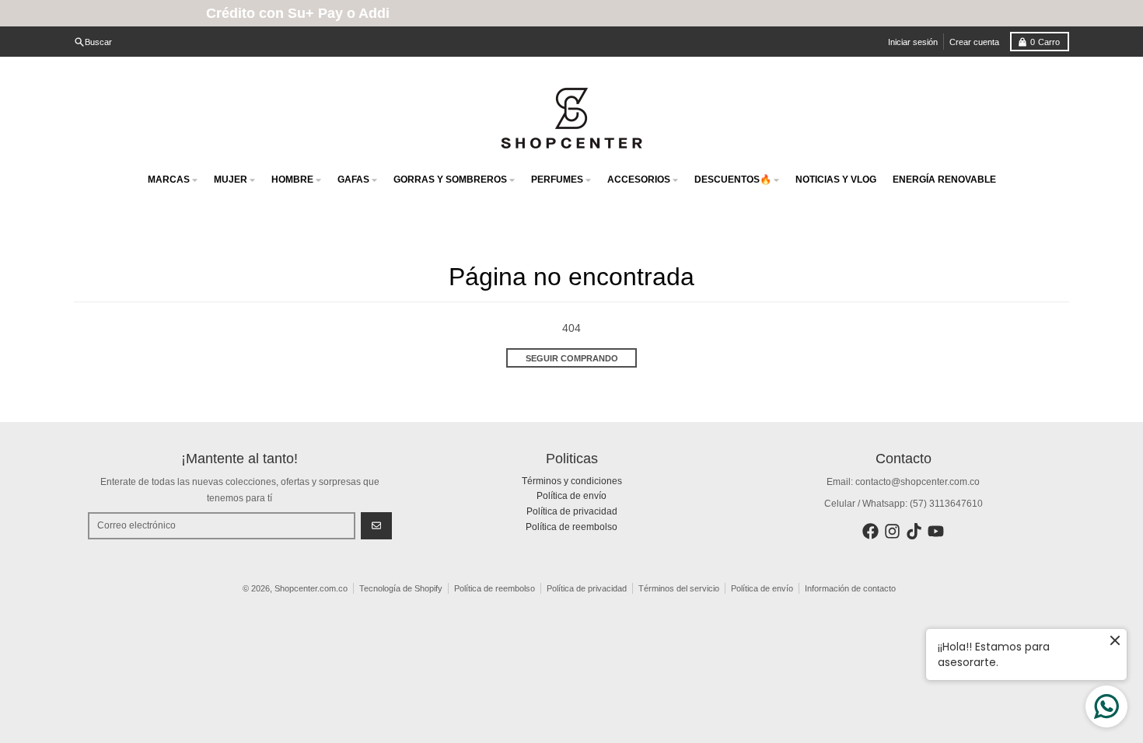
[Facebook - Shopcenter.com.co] (870, 531)
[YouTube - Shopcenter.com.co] (936, 531)
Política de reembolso (494, 588)
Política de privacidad (587, 588)
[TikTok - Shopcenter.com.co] (914, 531)
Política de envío (762, 588)
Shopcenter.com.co (311, 588)
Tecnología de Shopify (400, 588)
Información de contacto (850, 588)
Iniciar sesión (913, 42)
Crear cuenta (974, 42)
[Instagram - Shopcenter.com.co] (892, 531)
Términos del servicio (678, 588)
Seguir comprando (572, 358)
